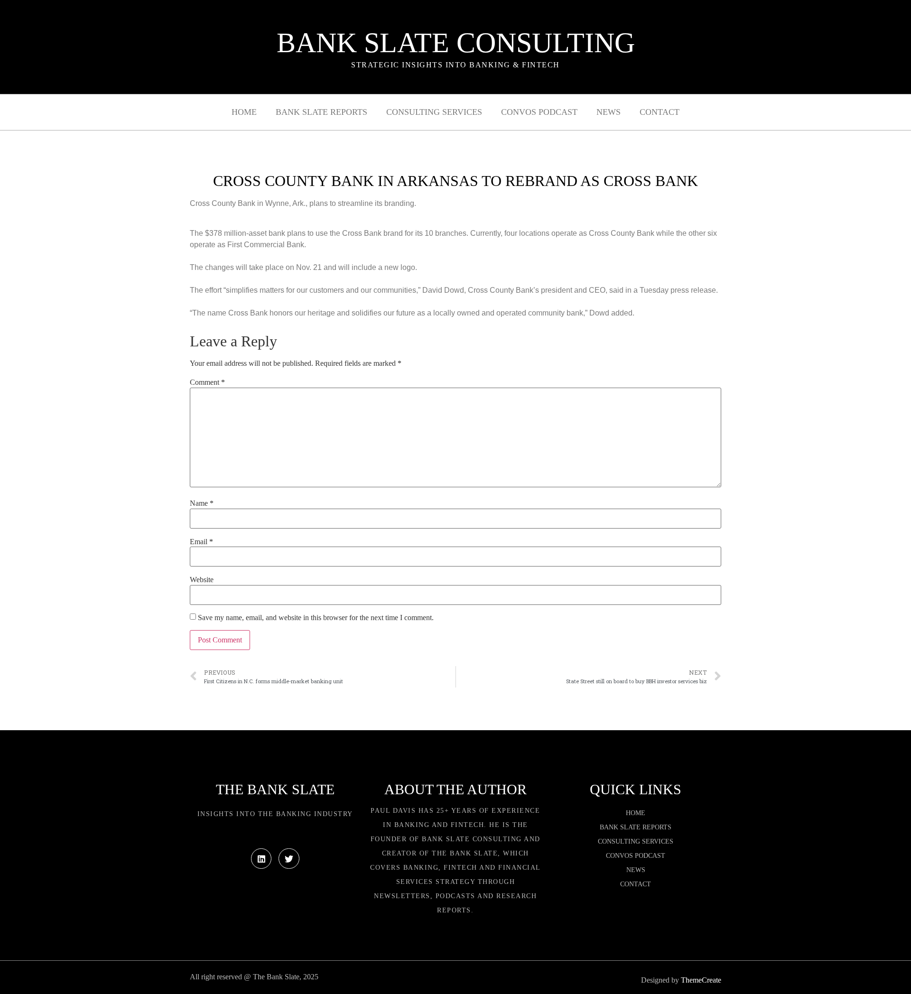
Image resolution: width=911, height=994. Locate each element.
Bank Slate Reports (321, 112)
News (608, 112)
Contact (659, 112)
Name (202, 503)
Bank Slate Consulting (456, 42)
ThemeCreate (701, 980)
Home (244, 112)
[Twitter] (289, 858)
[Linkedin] (261, 858)
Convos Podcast (539, 112)
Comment (207, 382)
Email (201, 542)
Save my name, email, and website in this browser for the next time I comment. (316, 618)
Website (202, 580)
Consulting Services (434, 112)
